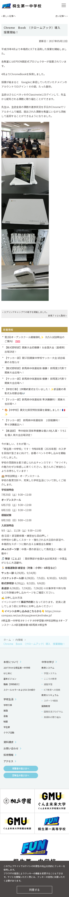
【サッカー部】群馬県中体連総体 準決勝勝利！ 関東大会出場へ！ (35, 401)
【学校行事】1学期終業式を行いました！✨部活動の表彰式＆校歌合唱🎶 (35, 391)
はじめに (8, 673)
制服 (6, 721)
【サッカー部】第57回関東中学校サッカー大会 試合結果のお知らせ (35, 360)
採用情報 (8, 755)
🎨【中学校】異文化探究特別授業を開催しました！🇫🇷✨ (35, 412)
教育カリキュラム (50, 695)
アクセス (8, 761)
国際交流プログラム (53, 711)
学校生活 (8, 699)
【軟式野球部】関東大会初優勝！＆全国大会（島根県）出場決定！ (36, 349)
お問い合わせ (11, 748)
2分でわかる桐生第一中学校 (17, 667)
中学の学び (48, 662)
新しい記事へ (9, 15)
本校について (11, 662)
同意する (34, 889)
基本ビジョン (10, 678)
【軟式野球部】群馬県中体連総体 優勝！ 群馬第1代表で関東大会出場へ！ (36, 370)
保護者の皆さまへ (20, 768)
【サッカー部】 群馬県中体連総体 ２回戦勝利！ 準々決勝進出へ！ (34, 422)
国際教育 (46, 706)
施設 (6, 710)
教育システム (48, 667)
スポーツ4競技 (51, 700)
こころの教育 (50, 678)
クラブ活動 (9, 732)
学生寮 (7, 726)
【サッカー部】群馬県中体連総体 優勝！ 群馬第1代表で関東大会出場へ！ (36, 381)
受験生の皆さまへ (20, 775)
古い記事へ (60, 15)
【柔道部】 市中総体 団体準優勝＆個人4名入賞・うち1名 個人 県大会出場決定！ (35, 433)
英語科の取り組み (52, 717)
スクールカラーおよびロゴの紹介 (19, 689)
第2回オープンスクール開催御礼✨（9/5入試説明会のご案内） (35, 339)
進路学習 (48, 684)
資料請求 (8, 742)
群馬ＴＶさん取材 (56, 315)
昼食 (6, 715)
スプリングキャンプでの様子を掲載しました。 (26, 311)
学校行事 (8, 704)
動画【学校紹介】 (12, 684)
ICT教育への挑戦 (52, 689)
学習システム (50, 673)
